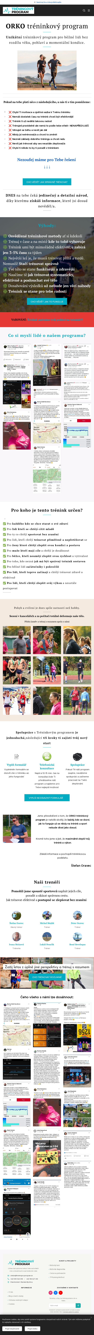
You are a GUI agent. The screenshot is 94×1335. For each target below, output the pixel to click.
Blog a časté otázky (15, 1296)
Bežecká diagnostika (57, 1269)
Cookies (11, 1304)
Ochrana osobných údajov (17, 1300)
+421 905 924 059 (16, 1279)
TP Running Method (56, 1277)
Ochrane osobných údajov (71, 1312)
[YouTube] (61, 1293)
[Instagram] (51, 1293)
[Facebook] (56, 1293)
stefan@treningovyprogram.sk (21, 1276)
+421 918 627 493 (32, 1279)
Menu (89, 10)
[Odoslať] (78, 1305)
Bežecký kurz (54, 1265)
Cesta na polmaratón (57, 1273)
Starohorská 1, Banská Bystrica (21, 1282)
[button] (84, 10)
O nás (10, 1292)
